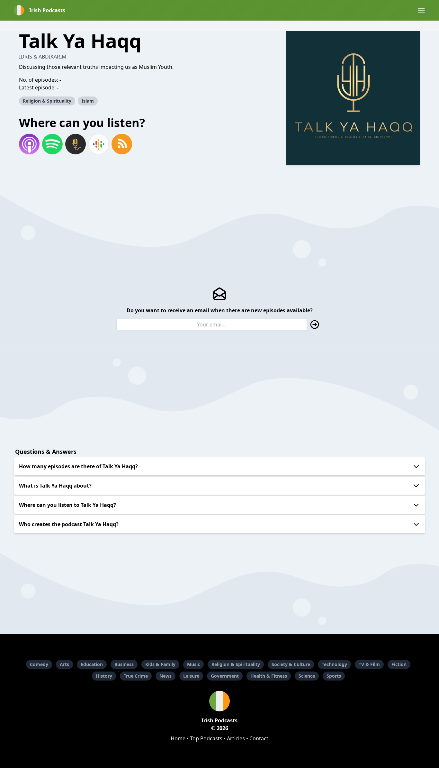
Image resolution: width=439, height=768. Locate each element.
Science (307, 676)
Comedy (39, 664)
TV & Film (369, 664)
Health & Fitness (268, 676)
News (165, 676)
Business (124, 664)
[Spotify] (52, 144)
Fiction (399, 664)
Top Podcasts (206, 738)
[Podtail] (75, 144)
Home (178, 738)
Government (225, 676)
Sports (334, 676)
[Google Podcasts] (98, 144)
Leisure (191, 676)
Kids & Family (160, 664)
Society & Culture (291, 664)
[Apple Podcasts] (29, 144)
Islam (88, 101)
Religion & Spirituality (47, 101)
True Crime (136, 676)
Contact (258, 738)
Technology (334, 664)
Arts (64, 664)
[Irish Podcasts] (219, 701)
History (104, 676)
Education (92, 664)
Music (193, 664)
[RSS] (121, 144)
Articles (236, 738)
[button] (421, 10)
